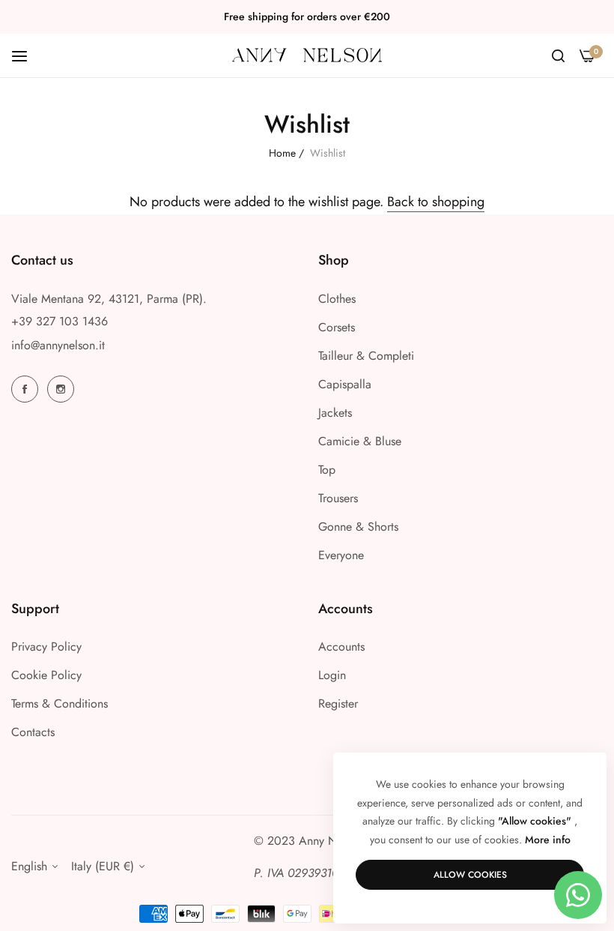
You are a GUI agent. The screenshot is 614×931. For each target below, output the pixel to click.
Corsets (336, 327)
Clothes (337, 298)
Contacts (33, 732)
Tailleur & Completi (366, 355)
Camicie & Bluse (359, 441)
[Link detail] (27, 389)
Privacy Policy (46, 646)
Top (326, 469)
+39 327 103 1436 (59, 321)
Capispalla (344, 384)
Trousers (338, 498)
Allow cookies (470, 875)
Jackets (335, 412)
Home (282, 152)
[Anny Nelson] (307, 55)
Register (338, 703)
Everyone (341, 555)
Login (332, 675)
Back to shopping (435, 201)
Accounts (341, 646)
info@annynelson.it (58, 345)
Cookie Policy (46, 675)
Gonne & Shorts (358, 526)
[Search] (558, 55)
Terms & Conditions (59, 703)
